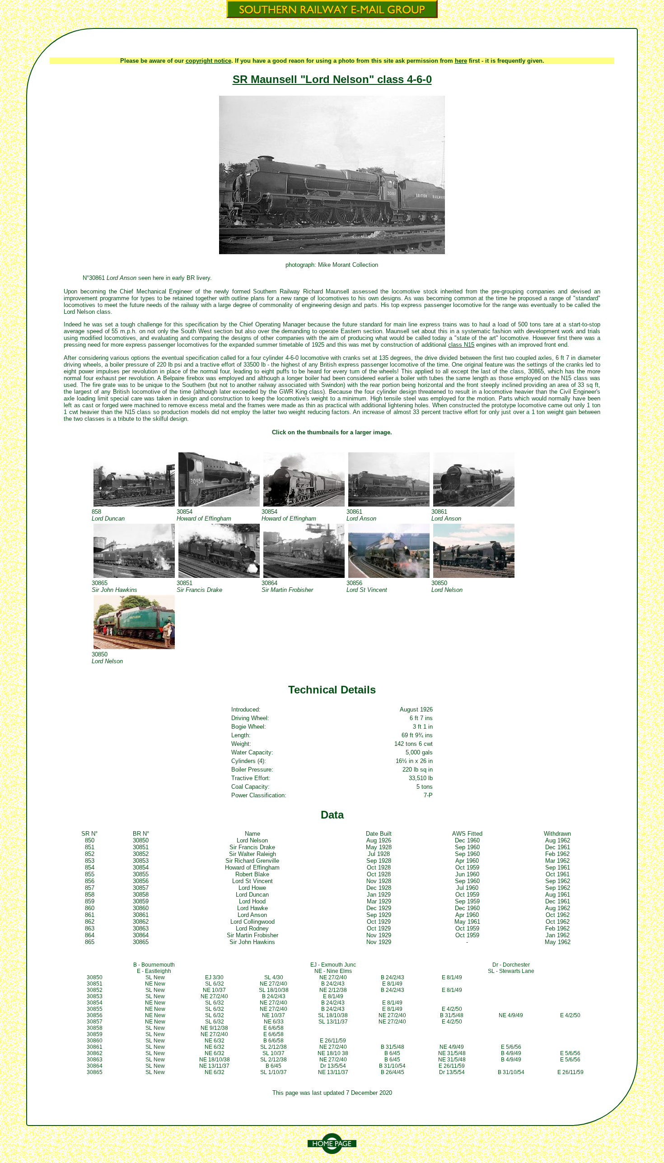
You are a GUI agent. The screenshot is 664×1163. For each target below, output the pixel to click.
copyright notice (208, 60)
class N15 (461, 344)
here (461, 60)
